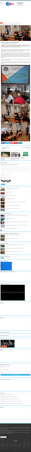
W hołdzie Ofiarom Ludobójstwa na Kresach (25, 147)
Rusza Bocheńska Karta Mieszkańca (9, 218)
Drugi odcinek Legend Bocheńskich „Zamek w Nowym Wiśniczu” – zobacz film (14, 248)
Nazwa (2, 172)
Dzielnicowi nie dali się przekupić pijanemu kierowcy (7, 394)
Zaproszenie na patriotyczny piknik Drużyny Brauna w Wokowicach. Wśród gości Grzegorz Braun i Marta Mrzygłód (16, 427)
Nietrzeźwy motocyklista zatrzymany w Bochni (5, 428)
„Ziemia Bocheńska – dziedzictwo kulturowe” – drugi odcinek (12, 238)
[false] (28, 368)
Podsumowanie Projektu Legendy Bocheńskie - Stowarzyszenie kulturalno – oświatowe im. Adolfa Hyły (12, 430)
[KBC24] (15, 4)
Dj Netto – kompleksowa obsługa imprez (9, 198)
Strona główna (1, 24)
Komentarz (2, 165)
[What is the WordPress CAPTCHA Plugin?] (5, 181)
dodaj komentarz (15, 43)
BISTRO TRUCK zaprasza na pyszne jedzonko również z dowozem (13, 205)
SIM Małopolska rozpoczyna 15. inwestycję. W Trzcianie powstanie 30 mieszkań (5, 158)
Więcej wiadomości (6, 24)
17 (2, 445)
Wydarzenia (10, 43)
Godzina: (2, 258)
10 (2, 444)
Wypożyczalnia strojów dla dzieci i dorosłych (10, 195)
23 (28, 445)
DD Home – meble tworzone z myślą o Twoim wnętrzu (11, 188)
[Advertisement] (15, 13)
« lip (0, 448)
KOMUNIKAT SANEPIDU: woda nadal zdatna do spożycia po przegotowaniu (6, 148)
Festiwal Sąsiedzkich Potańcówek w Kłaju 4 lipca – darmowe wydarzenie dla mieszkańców (11, 403)
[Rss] (15, 450)
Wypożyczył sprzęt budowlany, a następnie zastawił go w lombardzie (9, 396)
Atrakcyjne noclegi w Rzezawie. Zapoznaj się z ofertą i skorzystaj (12, 208)
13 (15, 444)
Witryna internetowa (3, 177)
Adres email (2, 175)
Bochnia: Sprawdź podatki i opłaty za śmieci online (11, 228)
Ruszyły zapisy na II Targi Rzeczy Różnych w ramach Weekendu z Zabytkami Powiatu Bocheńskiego (15, 158)
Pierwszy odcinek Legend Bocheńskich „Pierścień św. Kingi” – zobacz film (13, 251)
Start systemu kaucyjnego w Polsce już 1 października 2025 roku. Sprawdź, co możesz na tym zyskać (17, 221)
